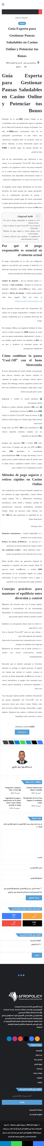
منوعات (17, 17)
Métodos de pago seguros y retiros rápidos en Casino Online (20, 232)
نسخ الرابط (22, 732)
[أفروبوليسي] (28, 5)
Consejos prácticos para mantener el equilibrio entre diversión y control (20, 238)
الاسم (39, 857)
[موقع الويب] (22, 771)
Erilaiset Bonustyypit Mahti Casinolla (34, 789)
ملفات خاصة (37, 1073)
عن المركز (39, 1055)
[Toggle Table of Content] (36, 216)
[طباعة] (4, 742)
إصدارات (39, 1069)
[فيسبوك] (39, 742)
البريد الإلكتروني (36, 868)
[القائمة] (3, 5)
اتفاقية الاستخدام (35, 1114)
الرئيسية (25, 17)
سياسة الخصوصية (35, 1110)
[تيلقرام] (16, 742)
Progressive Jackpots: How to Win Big (13, 789)
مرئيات (39, 1082)
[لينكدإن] (27, 742)
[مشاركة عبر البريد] (10, 742)
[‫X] (33, 742)
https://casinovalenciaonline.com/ (28, 301)
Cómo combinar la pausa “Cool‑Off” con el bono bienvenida (20, 227)
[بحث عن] (41, 5)
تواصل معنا (38, 1059)
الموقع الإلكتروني (36, 878)
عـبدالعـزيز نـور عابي (29, 63)
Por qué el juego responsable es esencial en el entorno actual (20, 222)
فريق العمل (38, 1064)
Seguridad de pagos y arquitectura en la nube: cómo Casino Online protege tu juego (12, 802)
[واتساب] (22, 742)
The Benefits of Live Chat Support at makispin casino (32, 800)
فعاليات (39, 1078)
